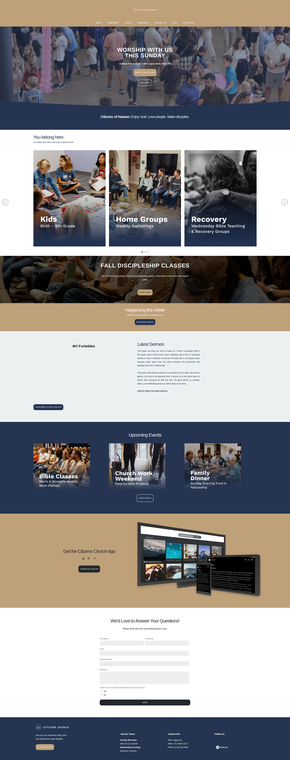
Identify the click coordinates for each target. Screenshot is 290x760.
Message (103, 670)
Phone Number (106, 659)
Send (145, 702)
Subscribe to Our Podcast (48, 407)
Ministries (113, 23)
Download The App (89, 569)
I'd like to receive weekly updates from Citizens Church (122, 688)
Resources (143, 23)
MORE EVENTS (145, 498)
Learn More (145, 292)
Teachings (145, 83)
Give (175, 23)
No (105, 695)
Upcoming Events (145, 322)
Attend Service (44, 747)
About (98, 23)
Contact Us (161, 23)
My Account (189, 23)
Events (128, 23)
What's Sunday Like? (145, 72)
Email (102, 649)
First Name (104, 639)
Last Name (149, 639)
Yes (105, 691)
